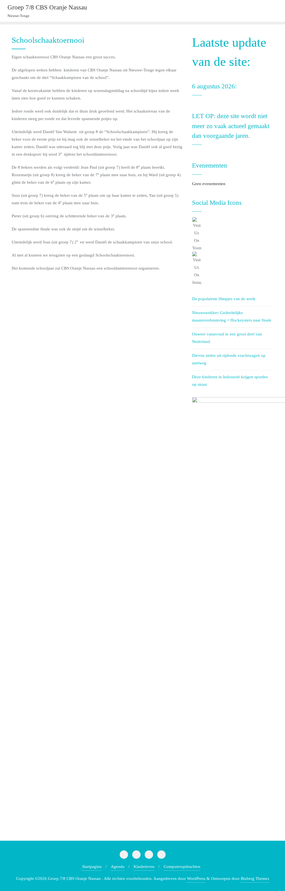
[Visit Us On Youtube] (232, 234)
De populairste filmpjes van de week (223, 299)
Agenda (117, 866)
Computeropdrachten (182, 866)
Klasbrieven (144, 866)
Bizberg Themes (255, 878)
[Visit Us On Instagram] (232, 269)
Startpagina (92, 866)
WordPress (196, 878)
